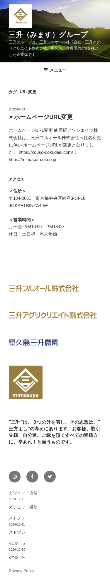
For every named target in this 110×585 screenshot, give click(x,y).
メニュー (58, 70)
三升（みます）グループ (48, 34)
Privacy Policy (21, 570)
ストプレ (17, 518)
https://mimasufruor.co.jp (32, 159)
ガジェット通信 (23, 492)
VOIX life (17, 543)
